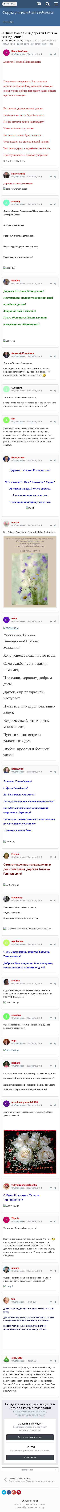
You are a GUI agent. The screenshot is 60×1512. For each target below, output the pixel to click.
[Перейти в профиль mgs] (6, 1042)
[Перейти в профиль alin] (6, 420)
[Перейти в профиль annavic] (6, 982)
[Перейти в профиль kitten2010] (6, 770)
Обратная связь (30, 1500)
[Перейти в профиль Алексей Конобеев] (6, 355)
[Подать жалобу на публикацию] (51, 54)
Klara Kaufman (15, 40)
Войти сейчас (30, 1457)
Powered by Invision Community (30, 1507)
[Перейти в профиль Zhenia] (6, 1220)
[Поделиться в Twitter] (4, 1492)
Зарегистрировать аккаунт (30, 1437)
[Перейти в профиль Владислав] (6, 459)
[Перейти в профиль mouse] (6, 524)
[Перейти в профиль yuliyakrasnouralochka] (6, 1186)
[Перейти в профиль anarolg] (6, 203)
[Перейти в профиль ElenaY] (6, 855)
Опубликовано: (26, 54)
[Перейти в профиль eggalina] (6, 1016)
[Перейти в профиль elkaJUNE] (6, 1359)
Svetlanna (16, 387)
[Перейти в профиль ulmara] (6, 1269)
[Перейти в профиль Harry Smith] (6, 175)
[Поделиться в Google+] (14, 1492)
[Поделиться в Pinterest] (18, 1492)
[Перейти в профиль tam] (6, 1300)
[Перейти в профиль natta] (6, 620)
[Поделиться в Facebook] (9, 1492)
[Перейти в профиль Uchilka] (6, 282)
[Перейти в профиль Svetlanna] (6, 389)
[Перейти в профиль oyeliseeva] (6, 943)
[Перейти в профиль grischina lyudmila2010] (6, 1103)
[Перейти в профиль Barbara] (6, 1064)
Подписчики (27, 1470)
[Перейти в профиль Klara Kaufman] (6, 52)
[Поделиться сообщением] (55, 54)
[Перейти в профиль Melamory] (6, 899)
